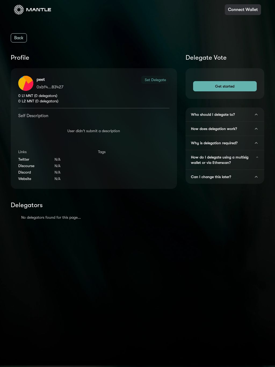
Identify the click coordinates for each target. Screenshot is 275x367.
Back (18, 37)
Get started (224, 86)
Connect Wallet (243, 9)
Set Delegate (155, 80)
